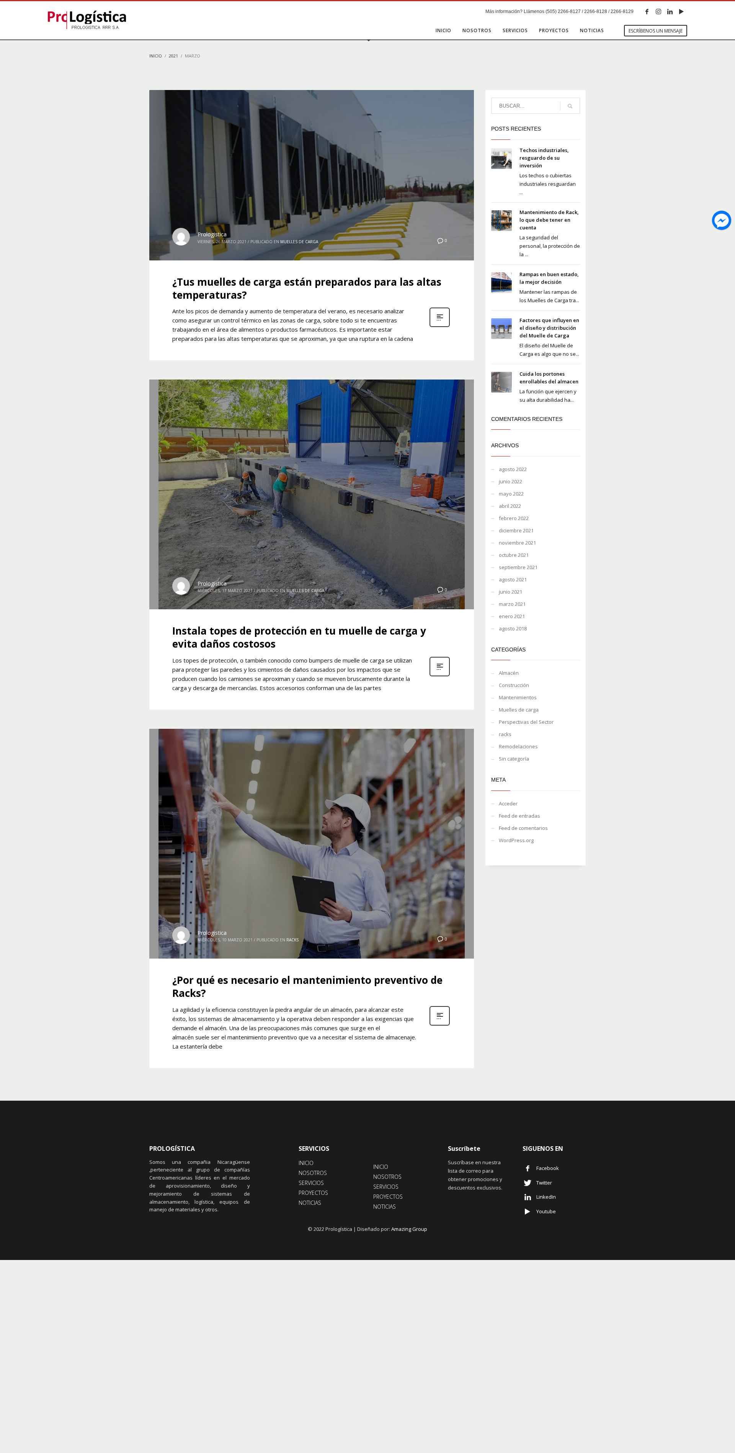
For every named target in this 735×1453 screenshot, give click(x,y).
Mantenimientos (518, 697)
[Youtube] (681, 11)
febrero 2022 (514, 518)
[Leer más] (439, 326)
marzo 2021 (512, 604)
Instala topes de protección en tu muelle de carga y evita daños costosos (299, 637)
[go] (570, 106)
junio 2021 (510, 591)
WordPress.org (516, 840)
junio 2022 (510, 481)
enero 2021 (512, 616)
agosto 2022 (513, 469)
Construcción (514, 685)
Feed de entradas (519, 815)
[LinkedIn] (670, 11)
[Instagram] (658, 11)
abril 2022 (510, 505)
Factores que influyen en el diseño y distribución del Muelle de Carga (549, 328)
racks (292, 939)
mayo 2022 (511, 493)
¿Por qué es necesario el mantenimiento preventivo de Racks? (307, 986)
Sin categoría (514, 758)
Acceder (508, 803)
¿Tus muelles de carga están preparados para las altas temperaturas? (306, 288)
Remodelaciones (518, 746)
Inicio (155, 56)
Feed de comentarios (523, 828)
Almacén (509, 672)
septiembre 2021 (518, 567)
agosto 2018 (513, 628)
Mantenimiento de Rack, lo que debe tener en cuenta (549, 220)
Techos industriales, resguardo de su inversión (544, 158)
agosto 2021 (513, 579)
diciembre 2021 (516, 530)
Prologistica (212, 234)
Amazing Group (409, 1229)
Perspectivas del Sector (526, 721)
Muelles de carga (299, 241)
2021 (173, 56)
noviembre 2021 (517, 542)
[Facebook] (647, 11)
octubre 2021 (514, 554)
